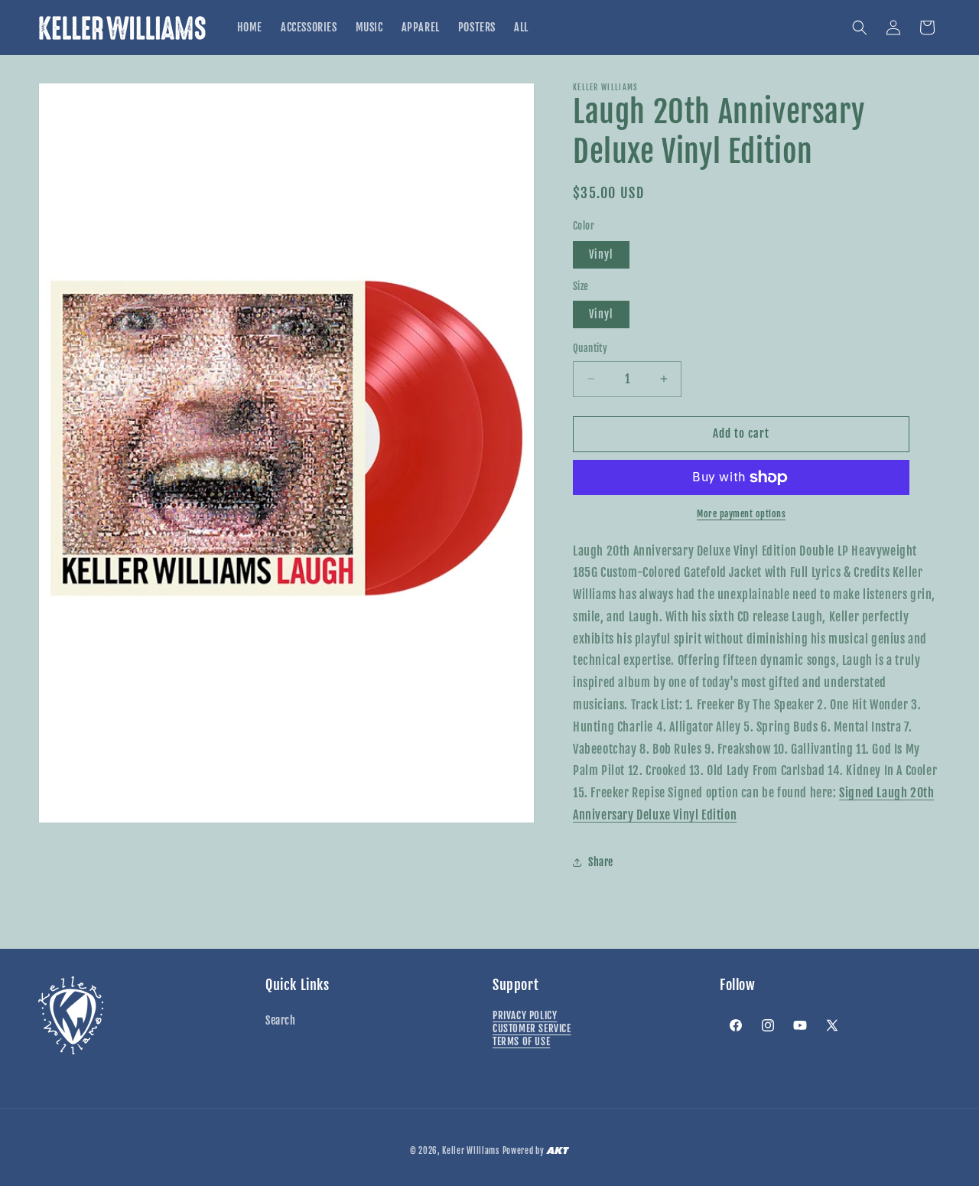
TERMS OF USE (521, 1041)
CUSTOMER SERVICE (532, 1028)
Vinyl (601, 254)
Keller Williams (470, 1150)
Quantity (590, 348)
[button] (860, 27)
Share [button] (600, 861)
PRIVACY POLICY (525, 1015)
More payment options (741, 514)
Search (280, 1020)
